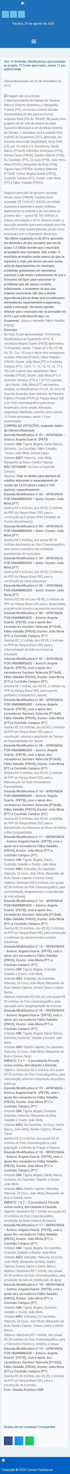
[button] (34, 42)
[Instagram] (13, 14)
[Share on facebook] (8, 1440)
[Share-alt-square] (21, 14)
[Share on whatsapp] (29, 1440)
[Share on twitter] (19, 1440)
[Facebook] (5, 14)
